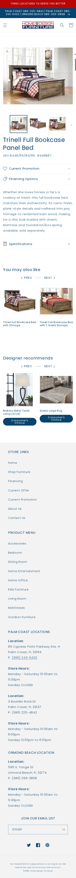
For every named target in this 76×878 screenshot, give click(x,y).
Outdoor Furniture (21, 617)
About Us (15, 509)
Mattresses (16, 608)
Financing (15, 481)
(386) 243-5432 (24, 657)
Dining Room (17, 562)
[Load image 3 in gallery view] (57, 124)
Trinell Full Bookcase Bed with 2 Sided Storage (56, 324)
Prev (28, 277)
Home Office (18, 580)
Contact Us (16, 518)
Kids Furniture (18, 589)
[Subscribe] (63, 829)
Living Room (17, 599)
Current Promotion (22, 500)
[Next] (71, 125)
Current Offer (18, 490)
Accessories (17, 543)
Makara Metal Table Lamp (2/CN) (16, 412)
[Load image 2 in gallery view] (37, 124)
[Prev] (4, 125)
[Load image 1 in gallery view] (18, 124)
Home (12, 463)
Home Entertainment (24, 571)
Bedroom (15, 553)
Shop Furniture (19, 472)
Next (48, 277)
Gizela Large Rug (51, 410)
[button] (5, 25)
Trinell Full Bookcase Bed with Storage (19, 324)
